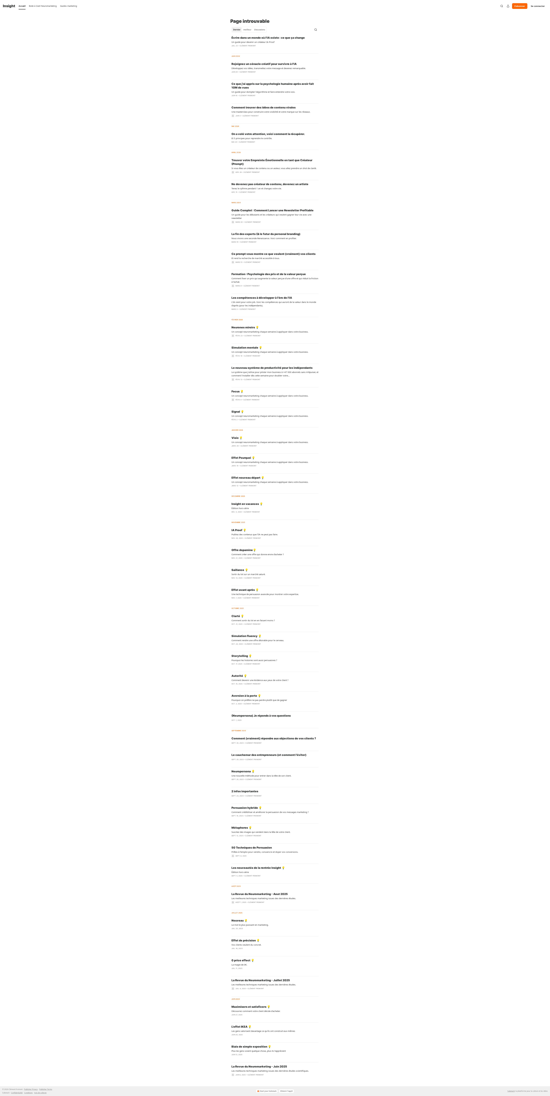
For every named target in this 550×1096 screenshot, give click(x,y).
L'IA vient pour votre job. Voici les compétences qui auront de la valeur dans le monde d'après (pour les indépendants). (273, 304)
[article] (275, 43)
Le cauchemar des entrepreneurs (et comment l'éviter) (268, 755)
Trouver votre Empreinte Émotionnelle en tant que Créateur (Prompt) (271, 162)
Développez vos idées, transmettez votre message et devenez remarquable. (268, 68)
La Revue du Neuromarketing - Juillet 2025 (260, 980)
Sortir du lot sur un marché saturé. (248, 574)
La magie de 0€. (239, 964)
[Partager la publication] (508, 6)
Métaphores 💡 (241, 827)
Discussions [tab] (259, 29)
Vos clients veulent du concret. (246, 944)
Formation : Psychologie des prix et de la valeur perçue (268, 274)
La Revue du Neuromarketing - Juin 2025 (259, 1066)
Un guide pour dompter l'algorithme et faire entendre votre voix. (263, 91)
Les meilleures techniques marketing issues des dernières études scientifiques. (270, 1070)
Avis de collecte (40, 1093)
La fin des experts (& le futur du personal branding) (265, 234)
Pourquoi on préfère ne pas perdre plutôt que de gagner (259, 700)
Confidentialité (17, 1093)
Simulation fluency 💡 (246, 636)
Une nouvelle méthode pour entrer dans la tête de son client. (261, 775)
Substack (511, 1091)
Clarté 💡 (237, 616)
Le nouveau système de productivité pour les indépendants (272, 367)
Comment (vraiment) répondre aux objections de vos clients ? (273, 738)
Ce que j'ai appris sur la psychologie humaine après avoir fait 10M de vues (272, 85)
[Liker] (233, 383)
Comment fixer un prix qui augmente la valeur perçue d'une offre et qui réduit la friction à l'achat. (274, 280)
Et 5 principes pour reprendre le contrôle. (251, 138)
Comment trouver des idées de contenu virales (263, 107)
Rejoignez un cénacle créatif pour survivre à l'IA (264, 64)
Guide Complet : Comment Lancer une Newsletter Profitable (272, 210)
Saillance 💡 (239, 570)
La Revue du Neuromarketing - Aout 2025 (259, 894)
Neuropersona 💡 (243, 771)
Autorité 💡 (239, 676)
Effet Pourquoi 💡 (243, 457)
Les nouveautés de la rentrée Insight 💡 (258, 867)
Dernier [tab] (236, 29)
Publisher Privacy (31, 1089)
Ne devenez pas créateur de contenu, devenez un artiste (269, 184)
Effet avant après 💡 (245, 590)
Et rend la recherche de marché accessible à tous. (255, 258)
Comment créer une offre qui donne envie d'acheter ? (257, 554)
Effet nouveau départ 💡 (247, 477)
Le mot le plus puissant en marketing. (250, 924)
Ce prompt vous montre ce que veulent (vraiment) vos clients (273, 254)
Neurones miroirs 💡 (245, 327)
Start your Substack (268, 1091)
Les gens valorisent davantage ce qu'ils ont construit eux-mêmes (263, 1031)
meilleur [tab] (247, 29)
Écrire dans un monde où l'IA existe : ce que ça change (268, 37)
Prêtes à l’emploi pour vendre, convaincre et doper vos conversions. (264, 851)
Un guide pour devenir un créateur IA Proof (252, 42)
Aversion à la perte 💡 (246, 695)
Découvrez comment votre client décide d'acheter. (255, 1011)
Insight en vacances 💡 (247, 504)
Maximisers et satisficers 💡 (250, 1006)
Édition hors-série (240, 508)
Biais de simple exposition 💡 (251, 1046)
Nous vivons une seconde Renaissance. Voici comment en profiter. (263, 238)
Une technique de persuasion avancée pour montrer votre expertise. (265, 594)
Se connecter (538, 6)
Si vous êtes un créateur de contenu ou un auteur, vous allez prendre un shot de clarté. (274, 168)
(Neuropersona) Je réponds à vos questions (261, 715)
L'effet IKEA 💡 (241, 1026)
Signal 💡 (237, 411)
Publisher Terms (45, 1089)
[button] (22, 6)
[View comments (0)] (240, 75)
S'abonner (519, 6)
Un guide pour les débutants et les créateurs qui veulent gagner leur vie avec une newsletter (271, 216)
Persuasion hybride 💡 (246, 807)
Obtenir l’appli (286, 1091)
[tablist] (249, 30)
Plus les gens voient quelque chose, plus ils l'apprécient (258, 1050)
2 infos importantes (244, 791)
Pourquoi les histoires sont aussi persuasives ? (254, 660)
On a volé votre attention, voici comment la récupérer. (268, 134)
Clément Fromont (248, 46)
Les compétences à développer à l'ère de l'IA (261, 297)
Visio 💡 (237, 438)
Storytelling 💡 (241, 656)
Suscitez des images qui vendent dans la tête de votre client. (260, 832)
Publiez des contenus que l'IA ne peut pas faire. (254, 534)
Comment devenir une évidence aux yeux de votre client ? (259, 680)
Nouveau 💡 (239, 920)
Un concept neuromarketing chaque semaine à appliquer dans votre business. (269, 331)
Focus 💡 (237, 391)
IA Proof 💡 (238, 530)
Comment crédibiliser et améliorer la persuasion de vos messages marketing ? (270, 812)
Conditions (28, 1093)
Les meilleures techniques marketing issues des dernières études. (263, 898)
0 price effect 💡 (242, 960)
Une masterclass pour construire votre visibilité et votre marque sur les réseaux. (270, 111)
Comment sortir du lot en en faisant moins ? (253, 620)
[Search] (502, 6)
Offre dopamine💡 (243, 550)
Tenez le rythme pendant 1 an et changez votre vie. (256, 188)
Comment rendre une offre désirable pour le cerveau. (257, 640)
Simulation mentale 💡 (246, 347)
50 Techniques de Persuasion (251, 847)
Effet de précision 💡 (245, 940)
